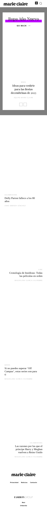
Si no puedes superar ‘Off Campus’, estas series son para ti (21, 371)
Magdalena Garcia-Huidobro (28, 280)
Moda (23, 82)
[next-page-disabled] (25, 104)
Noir (23, 502)
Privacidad (14, 482)
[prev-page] (21, 104)
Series (7, 365)
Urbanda (23, 505)
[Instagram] (26, 490)
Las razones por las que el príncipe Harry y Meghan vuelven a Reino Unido (28, 449)
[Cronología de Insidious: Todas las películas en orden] (23, 242)
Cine (40, 269)
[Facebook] (20, 490)
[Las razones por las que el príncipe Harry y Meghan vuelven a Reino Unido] (23, 415)
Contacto (33, 482)
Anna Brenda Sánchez (15, 206)
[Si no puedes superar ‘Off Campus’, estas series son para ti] (23, 326)
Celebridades (11, 194)
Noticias (24, 482)
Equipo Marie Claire (23, 98)
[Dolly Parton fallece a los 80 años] (23, 156)
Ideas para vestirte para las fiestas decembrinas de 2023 (23, 89)
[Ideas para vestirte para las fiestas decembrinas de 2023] (23, 58)
